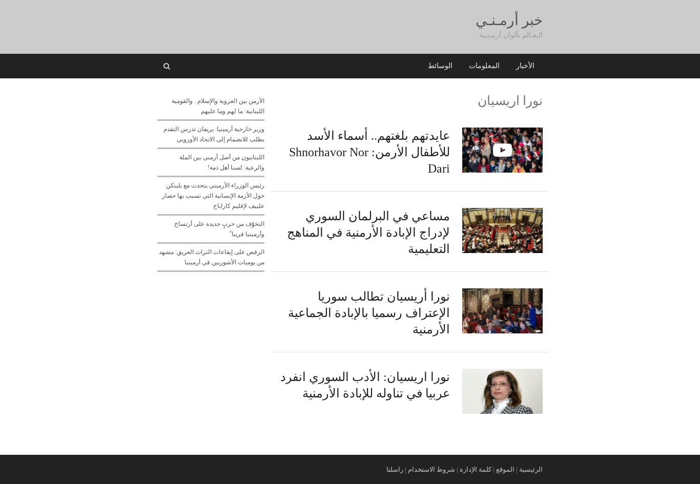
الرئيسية (531, 469)
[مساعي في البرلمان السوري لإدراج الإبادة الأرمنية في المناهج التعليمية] (502, 213)
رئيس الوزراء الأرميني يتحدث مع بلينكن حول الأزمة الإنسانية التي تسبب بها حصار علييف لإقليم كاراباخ (213, 195)
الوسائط (440, 66)
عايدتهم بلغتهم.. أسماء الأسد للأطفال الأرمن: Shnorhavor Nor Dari (369, 152)
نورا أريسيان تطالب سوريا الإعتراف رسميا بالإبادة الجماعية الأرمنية (369, 313)
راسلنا (394, 469)
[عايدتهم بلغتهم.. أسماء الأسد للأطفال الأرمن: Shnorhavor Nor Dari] (502, 133)
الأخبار (525, 66)
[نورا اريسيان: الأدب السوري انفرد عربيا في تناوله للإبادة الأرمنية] (502, 374)
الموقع (505, 469)
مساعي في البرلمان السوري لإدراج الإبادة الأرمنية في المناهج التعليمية (368, 232)
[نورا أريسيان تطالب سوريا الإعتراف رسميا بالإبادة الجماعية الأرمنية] (502, 294)
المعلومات (484, 66)
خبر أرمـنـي (509, 20)
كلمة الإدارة (475, 469)
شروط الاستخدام (431, 469)
